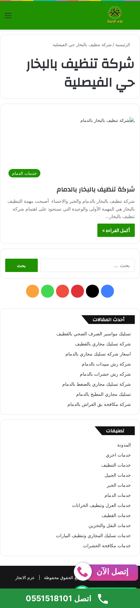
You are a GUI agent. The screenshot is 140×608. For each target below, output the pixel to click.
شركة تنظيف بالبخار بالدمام (95, 189)
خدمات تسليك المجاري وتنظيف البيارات (93, 535)
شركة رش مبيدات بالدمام (106, 364)
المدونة (124, 444)
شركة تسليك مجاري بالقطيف (103, 343)
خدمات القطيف (116, 515)
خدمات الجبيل (118, 475)
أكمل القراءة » (116, 230)
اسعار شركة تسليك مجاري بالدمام (98, 353)
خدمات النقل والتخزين (110, 525)
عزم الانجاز (25, 577)
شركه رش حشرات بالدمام (105, 374)
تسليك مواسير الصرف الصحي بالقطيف (93, 333)
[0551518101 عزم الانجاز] (115, 15)
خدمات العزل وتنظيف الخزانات (101, 505)
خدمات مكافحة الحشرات (107, 545)
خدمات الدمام (118, 495)
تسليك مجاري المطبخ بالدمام (103, 394)
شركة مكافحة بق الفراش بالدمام (99, 404)
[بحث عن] (132, 17)
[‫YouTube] (62, 291)
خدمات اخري (118, 455)
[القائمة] (8, 17)
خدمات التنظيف (116, 465)
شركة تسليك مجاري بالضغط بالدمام (96, 384)
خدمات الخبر (119, 485)
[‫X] (92, 291)
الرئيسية (123, 44)
